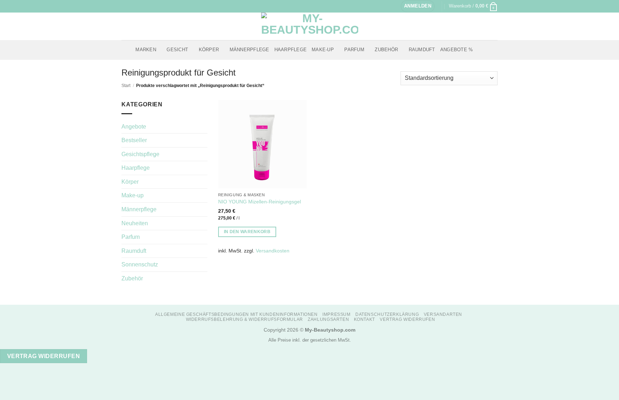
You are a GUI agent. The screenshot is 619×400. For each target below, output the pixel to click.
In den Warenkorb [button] (247, 232)
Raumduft (422, 49)
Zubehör (386, 49)
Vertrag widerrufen (407, 319)
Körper (209, 49)
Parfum (354, 49)
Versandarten (443, 314)
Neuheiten (134, 223)
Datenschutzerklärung (387, 314)
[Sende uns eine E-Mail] (138, 6)
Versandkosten (272, 251)
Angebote (133, 127)
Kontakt (364, 319)
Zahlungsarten (328, 319)
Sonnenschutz (139, 264)
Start (125, 85)
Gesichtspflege (140, 154)
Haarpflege (290, 49)
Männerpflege (249, 49)
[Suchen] (480, 50)
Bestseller (134, 140)
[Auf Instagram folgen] (132, 6)
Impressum (336, 314)
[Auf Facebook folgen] (125, 6)
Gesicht (177, 49)
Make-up (323, 49)
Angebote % (456, 49)
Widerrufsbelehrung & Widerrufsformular (244, 319)
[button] (418, 6)
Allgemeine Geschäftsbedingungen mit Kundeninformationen (236, 314)
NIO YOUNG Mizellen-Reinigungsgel (259, 201)
